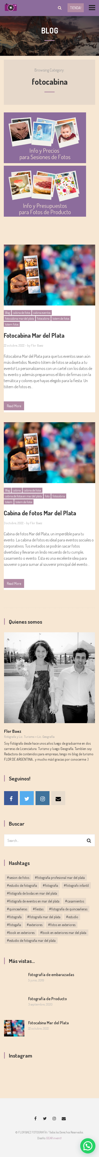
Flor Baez (37, 345)
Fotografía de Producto (47, 998)
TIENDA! (75, 8)
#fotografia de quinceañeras (68, 909)
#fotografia (50, 885)
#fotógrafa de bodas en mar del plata (32, 893)
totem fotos (12, 324)
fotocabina (43, 318)
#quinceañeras (17, 909)
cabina (17, 490)
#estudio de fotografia (22, 885)
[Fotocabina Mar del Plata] (49, 275)
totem (8, 502)
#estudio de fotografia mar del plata (31, 940)
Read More (14, 406)
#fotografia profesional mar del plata (60, 877)
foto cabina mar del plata (19, 318)
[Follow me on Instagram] (43, 798)
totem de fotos (61, 318)
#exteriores (34, 925)
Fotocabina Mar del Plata (48, 1022)
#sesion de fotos (18, 877)
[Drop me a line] (58, 798)
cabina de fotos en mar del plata (23, 496)
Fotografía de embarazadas (51, 974)
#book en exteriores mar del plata (63, 932)
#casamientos (74, 901)
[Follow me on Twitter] (27, 798)
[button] (87, 1145)
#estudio (72, 917)
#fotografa (14, 917)
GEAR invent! (54, 1138)
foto (47, 496)
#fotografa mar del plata (43, 917)
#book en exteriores (21, 932)
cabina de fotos (21, 313)
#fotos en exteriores (61, 925)
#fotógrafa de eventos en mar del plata (33, 901)
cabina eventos (42, 313)
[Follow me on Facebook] (11, 798)
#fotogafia (14, 925)
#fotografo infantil (76, 885)
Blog (7, 313)
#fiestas (38, 909)
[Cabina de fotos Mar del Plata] (49, 452)
